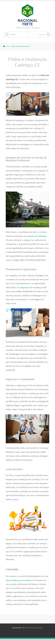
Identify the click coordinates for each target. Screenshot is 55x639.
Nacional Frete (16, 628)
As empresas (23, 287)
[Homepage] (27, 16)
